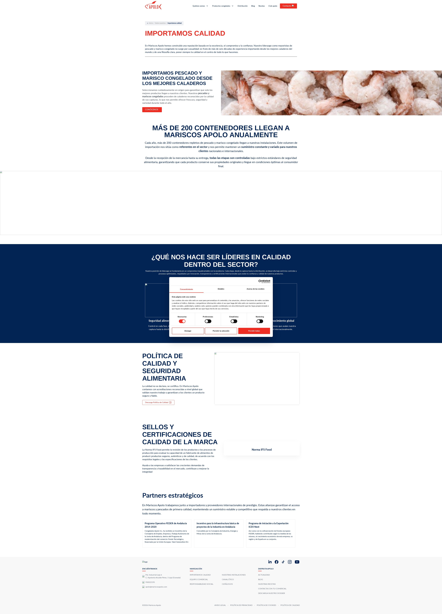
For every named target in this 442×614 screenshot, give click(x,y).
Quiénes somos (199, 6)
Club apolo (272, 6)
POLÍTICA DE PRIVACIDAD (241, 605)
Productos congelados (221, 6)
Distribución (243, 6)
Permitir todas (254, 331)
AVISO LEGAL (220, 605)
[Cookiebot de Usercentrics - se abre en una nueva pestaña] (260, 281)
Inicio (151, 23)
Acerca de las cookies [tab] (255, 289)
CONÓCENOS (151, 110)
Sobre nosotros (160, 23)
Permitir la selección (221, 331)
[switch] (208, 321)
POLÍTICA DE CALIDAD (290, 605)
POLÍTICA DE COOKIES (266, 605)
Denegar (188, 331)
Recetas (262, 6)
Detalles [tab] (221, 289)
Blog (253, 6)
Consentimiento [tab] (186, 289)
